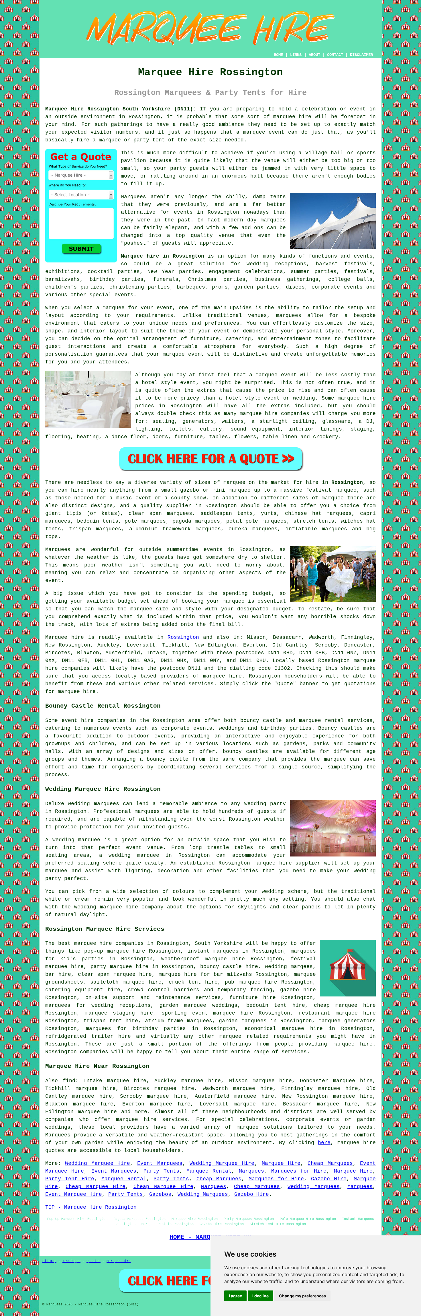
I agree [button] (235, 1295)
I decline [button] (260, 1295)
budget (281, 609)
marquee (254, 132)
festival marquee (331, 490)
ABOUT (314, 54)
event (53, 580)
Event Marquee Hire (73, 1194)
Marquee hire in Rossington (162, 256)
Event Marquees (159, 1163)
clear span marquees (160, 513)
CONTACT (335, 54)
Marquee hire (64, 637)
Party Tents (161, 1171)
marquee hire (292, 117)
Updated (93, 1261)
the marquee (134, 609)
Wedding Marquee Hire (97, 1163)
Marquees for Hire (299, 1171)
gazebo (189, 490)
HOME (278, 54)
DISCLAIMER (361, 54)
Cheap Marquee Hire (95, 1187)
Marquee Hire (281, 1163)
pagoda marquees (196, 521)
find (69, 1081)
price (223, 617)
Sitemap (49, 1261)
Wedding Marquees (313, 1187)
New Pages (71, 1261)
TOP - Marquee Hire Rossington (91, 1207)
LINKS (296, 54)
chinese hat (303, 513)
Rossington (347, 482)
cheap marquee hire (345, 1005)
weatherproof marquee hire (203, 959)
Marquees (251, 1171)
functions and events (341, 256)
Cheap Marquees (330, 1163)
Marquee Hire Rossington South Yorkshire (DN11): (120, 109)
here (324, 1143)
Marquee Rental (208, 1171)
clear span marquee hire (115, 974)
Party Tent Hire (69, 1179)
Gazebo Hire (329, 1179)
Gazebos (160, 1194)
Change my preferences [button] (302, 1295)
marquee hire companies (274, 413)
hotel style (243, 398)
